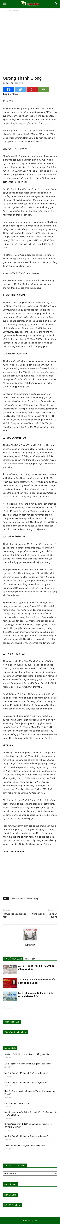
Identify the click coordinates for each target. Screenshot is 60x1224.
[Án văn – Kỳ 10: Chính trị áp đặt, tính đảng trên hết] (10, 969)
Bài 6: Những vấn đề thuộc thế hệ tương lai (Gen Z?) (27, 1082)
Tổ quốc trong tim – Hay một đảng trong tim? (24, 1146)
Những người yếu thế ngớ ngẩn (14, 915)
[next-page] (9, 1006)
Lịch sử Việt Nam (17, 899)
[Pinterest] (32, 89)
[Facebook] (8, 89)
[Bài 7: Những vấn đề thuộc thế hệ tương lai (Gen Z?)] (10, 996)
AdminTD (9, 83)
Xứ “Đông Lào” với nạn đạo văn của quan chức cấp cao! (28, 1064)
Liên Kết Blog (10, 1195)
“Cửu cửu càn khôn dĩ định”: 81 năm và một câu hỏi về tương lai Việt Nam (28, 1125)
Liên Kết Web (10, 1184)
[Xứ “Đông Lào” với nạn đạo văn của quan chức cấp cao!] (10, 983)
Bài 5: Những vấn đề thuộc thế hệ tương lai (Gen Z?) (27, 1136)
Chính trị (16, 10)
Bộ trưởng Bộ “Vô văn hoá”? (16, 1103)
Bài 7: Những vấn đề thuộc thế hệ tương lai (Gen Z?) (27, 1073)
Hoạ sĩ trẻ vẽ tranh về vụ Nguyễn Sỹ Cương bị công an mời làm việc (29, 1092)
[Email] (43, 89)
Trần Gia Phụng (32, 899)
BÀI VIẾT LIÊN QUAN (13, 959)
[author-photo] (30, 941)
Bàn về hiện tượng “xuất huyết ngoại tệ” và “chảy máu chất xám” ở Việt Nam (30, 1113)
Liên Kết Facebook (12, 1205)
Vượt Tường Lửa (11, 1022)
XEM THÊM (30, 959)
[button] (4, 4)
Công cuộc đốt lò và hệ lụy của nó (44, 915)
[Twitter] (20, 89)
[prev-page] (4, 1006)
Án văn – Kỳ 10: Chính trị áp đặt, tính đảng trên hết (26, 1054)
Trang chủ (7, 10)
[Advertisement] (30, 43)
